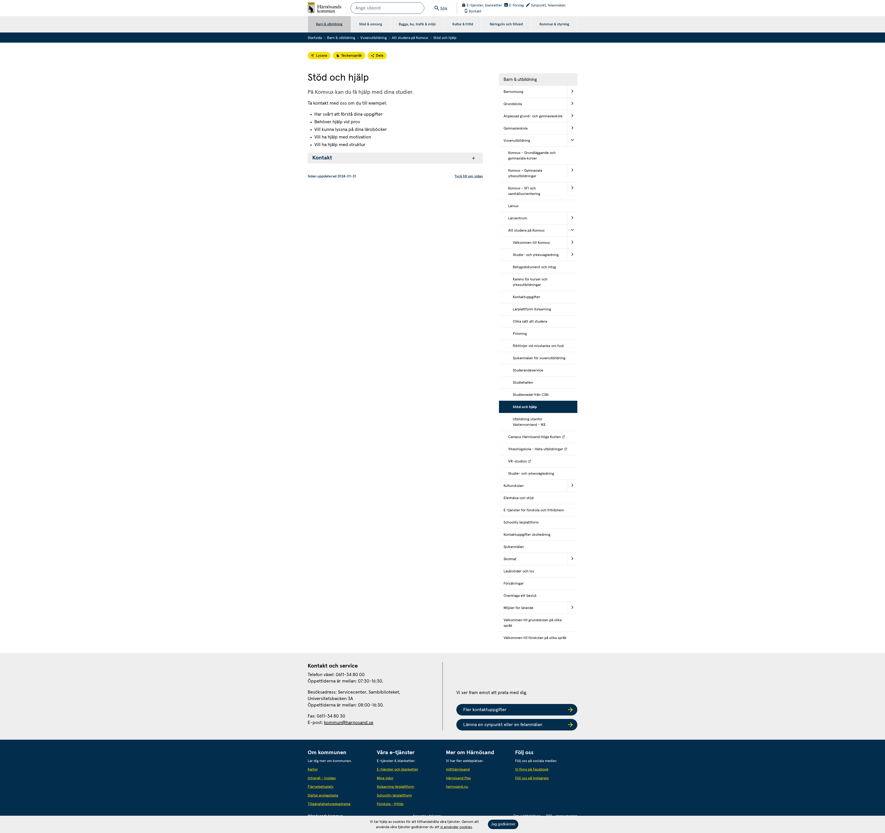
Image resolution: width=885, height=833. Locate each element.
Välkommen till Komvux (531, 242)
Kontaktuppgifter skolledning (527, 534)
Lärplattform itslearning (532, 309)
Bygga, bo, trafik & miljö (417, 24)
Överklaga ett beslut (520, 596)
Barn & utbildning (329, 24)
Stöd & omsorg (370, 24)
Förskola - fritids (390, 804)
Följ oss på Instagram (532, 778)
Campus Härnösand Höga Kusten (542, 437)
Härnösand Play (458, 778)
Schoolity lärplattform (521, 522)
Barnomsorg (513, 92)
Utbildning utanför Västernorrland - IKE (529, 422)
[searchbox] (387, 8)
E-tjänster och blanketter (397, 769)
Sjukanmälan (514, 547)
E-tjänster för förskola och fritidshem (534, 510)
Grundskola (513, 104)
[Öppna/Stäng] (572, 91)
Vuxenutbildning (373, 38)
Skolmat (510, 559)
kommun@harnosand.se (348, 722)
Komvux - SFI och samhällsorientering (524, 191)
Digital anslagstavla (323, 795)
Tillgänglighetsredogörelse (329, 804)
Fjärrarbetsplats (320, 787)
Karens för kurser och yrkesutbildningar (530, 282)
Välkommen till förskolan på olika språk (535, 638)
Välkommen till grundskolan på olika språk (533, 622)
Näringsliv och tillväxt (506, 24)
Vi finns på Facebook (532, 769)
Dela (379, 55)
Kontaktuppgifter (526, 297)
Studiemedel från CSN (531, 395)
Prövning (520, 334)
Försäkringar (514, 583)
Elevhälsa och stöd (519, 498)
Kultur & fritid (462, 24)
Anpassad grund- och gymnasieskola (533, 116)
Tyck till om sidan (468, 176)
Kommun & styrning (554, 24)
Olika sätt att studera (530, 321)
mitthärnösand (477, 769)
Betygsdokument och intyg (534, 267)
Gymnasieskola (516, 128)
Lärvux (513, 206)
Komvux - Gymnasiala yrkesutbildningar (525, 173)
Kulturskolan (514, 486)
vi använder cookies (456, 827)
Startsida (315, 38)
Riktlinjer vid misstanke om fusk (538, 346)
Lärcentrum (517, 218)
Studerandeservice (528, 370)
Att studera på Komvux (410, 38)
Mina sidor (385, 778)
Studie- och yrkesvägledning (536, 255)
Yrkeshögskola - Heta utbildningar (542, 449)
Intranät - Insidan (322, 778)
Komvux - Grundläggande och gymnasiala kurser (532, 155)
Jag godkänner (503, 824)
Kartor (313, 769)
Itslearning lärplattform (395, 787)
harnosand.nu (477, 787)
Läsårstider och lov (519, 571)
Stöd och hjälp (525, 407)
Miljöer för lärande (518, 608)
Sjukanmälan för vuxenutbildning (539, 358)
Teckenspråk (351, 55)
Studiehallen (523, 382)
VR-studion (540, 461)
